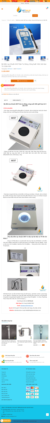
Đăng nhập (27, 3)
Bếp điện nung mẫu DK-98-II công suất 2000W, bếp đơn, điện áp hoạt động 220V (40, 342)
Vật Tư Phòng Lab (5, 395)
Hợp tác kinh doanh (30, 381)
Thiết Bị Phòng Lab (5, 397)
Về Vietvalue (4, 376)
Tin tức (3, 377)
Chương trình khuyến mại (31, 379)
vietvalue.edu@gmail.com (11, 416)
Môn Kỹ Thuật (4, 393)
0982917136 (5, 94)
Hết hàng (4, 347)
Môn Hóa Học (4, 389)
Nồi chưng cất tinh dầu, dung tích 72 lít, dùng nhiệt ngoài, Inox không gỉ (9, 342)
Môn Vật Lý (4, 387)
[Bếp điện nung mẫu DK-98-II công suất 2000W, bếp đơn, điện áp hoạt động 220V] (40, 332)
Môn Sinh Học (4, 391)
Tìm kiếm (35, 15)
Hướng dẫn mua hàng (30, 372)
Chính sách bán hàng (30, 374)
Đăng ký (22, 3)
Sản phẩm (4, 374)
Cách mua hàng (5, 379)
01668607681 (9, 414)
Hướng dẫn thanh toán (30, 377)
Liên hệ (3, 381)
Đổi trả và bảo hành (30, 376)
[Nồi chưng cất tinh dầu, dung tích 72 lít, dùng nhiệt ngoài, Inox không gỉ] (9, 332)
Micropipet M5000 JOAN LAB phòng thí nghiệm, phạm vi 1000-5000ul (24, 342)
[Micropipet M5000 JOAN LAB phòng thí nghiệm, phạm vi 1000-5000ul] (25, 332)
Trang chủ (4, 372)
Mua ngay (36, 347)
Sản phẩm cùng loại (7, 320)
